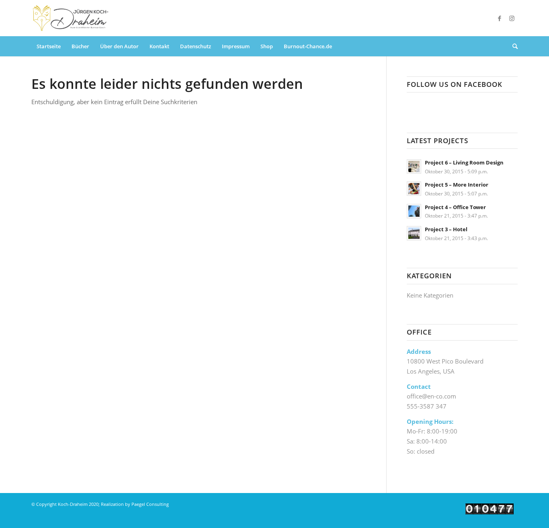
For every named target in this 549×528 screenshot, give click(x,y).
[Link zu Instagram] (512, 18)
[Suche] (512, 46)
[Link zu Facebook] (500, 18)
